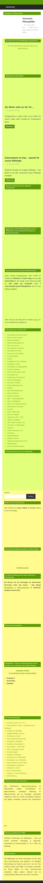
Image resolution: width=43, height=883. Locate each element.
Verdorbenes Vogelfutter (14, 741)
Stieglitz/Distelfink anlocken (16, 733)
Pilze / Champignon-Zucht (15, 749)
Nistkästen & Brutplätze (14, 731)
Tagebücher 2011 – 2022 (15, 417)
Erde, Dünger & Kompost (15, 348)
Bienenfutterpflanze (13, 340)
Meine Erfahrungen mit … (15, 385)
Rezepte (10, 409)
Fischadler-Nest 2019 (14, 351)
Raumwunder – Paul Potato (16, 747)
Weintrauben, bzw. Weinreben (16, 760)
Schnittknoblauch (12, 752)
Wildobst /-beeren (13, 438)
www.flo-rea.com (22, 568)
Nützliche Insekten (13, 396)
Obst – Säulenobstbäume (15, 398)
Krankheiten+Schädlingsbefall (17, 367)
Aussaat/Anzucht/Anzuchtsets (17, 335)
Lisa (23, 27)
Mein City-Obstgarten (14, 380)
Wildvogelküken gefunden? (15, 765)
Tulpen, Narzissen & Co (15, 430)
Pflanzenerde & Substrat (15, 406)
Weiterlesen (9, 126)
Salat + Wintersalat (13, 412)
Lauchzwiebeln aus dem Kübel (17, 762)
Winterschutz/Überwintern (15, 446)
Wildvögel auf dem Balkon (15, 76)
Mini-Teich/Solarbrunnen (15, 390)
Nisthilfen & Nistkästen (14, 754)
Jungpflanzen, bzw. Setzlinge (16, 361)
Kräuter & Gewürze (13, 369)
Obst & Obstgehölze (14, 401)
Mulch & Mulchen (13, 393)
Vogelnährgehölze (13, 435)
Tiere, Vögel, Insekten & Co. (16, 422)
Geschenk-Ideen (12, 356)
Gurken (9, 359)
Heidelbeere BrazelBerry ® (15, 744)
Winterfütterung (12, 776)
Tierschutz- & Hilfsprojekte (15, 425)
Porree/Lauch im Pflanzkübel (16, 757)
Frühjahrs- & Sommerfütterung (17, 773)
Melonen (10, 388)
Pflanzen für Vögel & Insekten (17, 404)
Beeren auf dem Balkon (15, 337)
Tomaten (10, 428)
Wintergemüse (12, 443)
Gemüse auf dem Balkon (15, 353)
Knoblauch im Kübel (13, 768)
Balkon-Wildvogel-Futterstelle (16, 739)
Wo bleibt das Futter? (14, 736)
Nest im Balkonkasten (14, 770)
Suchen (6, 492)
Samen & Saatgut (13, 414)
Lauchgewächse (12, 375)
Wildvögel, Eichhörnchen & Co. (17, 441)
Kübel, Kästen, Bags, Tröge (16, 372)
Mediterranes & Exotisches (16, 377)
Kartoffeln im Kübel (13, 364)
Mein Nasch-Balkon (13, 382)
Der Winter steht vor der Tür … (19, 107)
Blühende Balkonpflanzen (15, 343)
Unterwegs (10, 433)
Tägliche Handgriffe (13, 420)
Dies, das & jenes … (14, 345)
